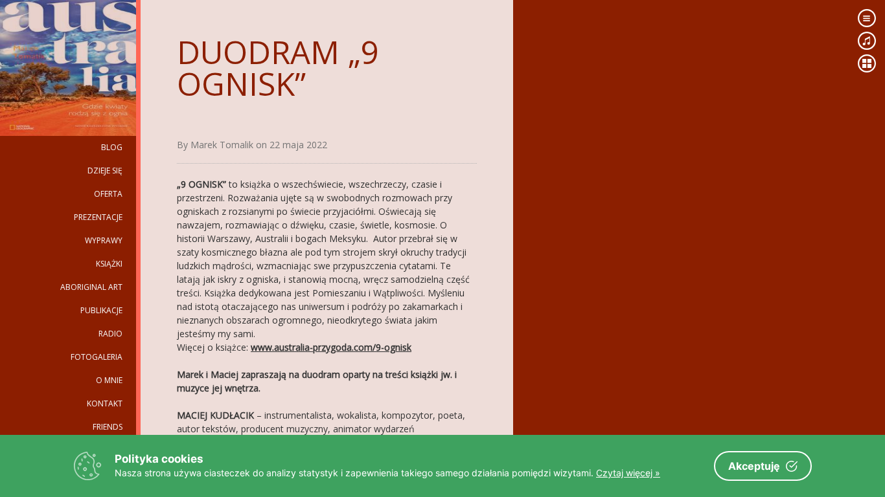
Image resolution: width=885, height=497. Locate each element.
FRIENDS (107, 426)
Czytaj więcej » (628, 472)
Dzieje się (104, 170)
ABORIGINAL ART (91, 287)
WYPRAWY (103, 240)
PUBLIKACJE (101, 310)
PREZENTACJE (98, 217)
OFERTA (108, 193)
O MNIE (109, 380)
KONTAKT (104, 403)
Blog (111, 147)
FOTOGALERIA (96, 356)
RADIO (110, 333)
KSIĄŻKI (109, 263)
